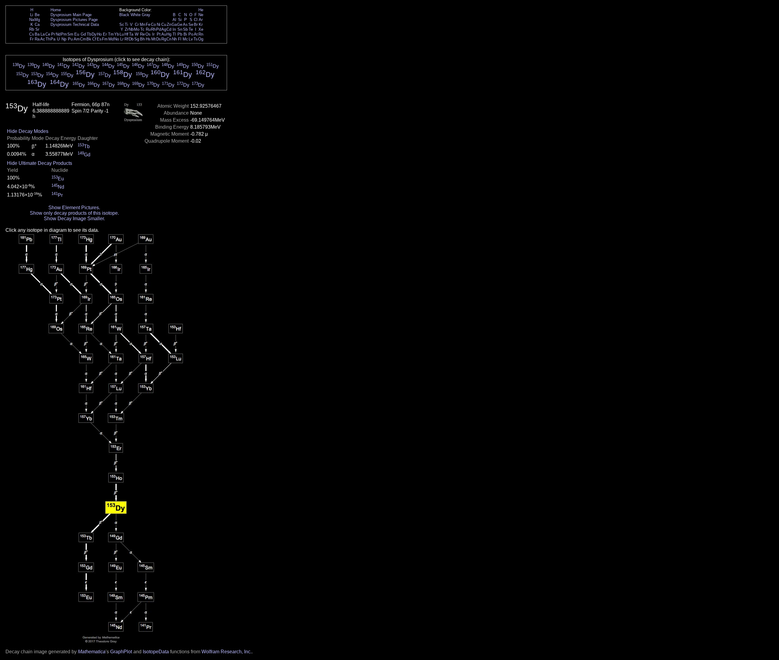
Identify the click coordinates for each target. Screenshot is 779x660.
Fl (179, 39)
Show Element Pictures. (74, 207)
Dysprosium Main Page (71, 14)
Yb (116, 34)
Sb (185, 29)
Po (190, 34)
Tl (174, 34)
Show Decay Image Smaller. (74, 218)
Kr (201, 24)
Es (99, 39)
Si (180, 19)
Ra (37, 39)
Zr (126, 29)
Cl (195, 19)
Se (190, 24)
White (136, 14)
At (196, 34)
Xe (200, 29)
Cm (83, 39)
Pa (53, 39)
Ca (37, 24)
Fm (105, 39)
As (185, 24)
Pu (70, 39)
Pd (158, 29)
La (42, 34)
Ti (126, 24)
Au (163, 34)
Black (124, 14)
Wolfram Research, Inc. (226, 651)
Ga (174, 24)
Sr (37, 29)
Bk (88, 39)
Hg (168, 34)
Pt (159, 34)
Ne (200, 14)
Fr (31, 39)
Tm (111, 34)
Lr (122, 39)
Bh (142, 39)
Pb (179, 34)
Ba (37, 34)
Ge (179, 24)
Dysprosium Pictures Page (74, 19)
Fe (148, 24)
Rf (126, 39)
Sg (136, 39)
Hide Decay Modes (27, 131)
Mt (153, 39)
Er (105, 34)
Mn (142, 24)
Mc (185, 39)
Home (56, 10)
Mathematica (92, 651)
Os (148, 34)
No (116, 39)
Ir (153, 34)
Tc (142, 29)
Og (200, 39)
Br (196, 24)
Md (111, 39)
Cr (137, 24)
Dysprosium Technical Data (75, 24)
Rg (163, 39)
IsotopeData (156, 651)
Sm (70, 34)
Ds (158, 39)
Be (37, 14)
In (174, 29)
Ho (99, 34)
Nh (174, 39)
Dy (94, 34)
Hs (148, 39)
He (200, 10)
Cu (163, 24)
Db (131, 39)
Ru (148, 29)
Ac (42, 39)
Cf (94, 39)
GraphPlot (121, 651)
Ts (196, 39)
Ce (47, 34)
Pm (64, 34)
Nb (131, 29)
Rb (31, 29)
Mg (37, 19)
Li (31, 14)
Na (31, 19)
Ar (201, 19)
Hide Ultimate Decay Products (39, 163)
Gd (83, 34)
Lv (191, 39)
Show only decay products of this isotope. (74, 213)
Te (191, 29)
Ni (158, 24)
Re (142, 34)
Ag (163, 29)
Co (153, 24)
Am (77, 39)
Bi (185, 34)
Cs (31, 34)
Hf (126, 34)
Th (48, 39)
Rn (200, 34)
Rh (153, 29)
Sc (121, 24)
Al (174, 19)
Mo (136, 29)
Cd (168, 29)
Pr (53, 34)
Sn (179, 29)
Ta (131, 34)
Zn (169, 24)
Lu (122, 34)
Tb (89, 34)
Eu (76, 34)
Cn (168, 39)
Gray (146, 14)
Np (63, 39)
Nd (58, 34)
